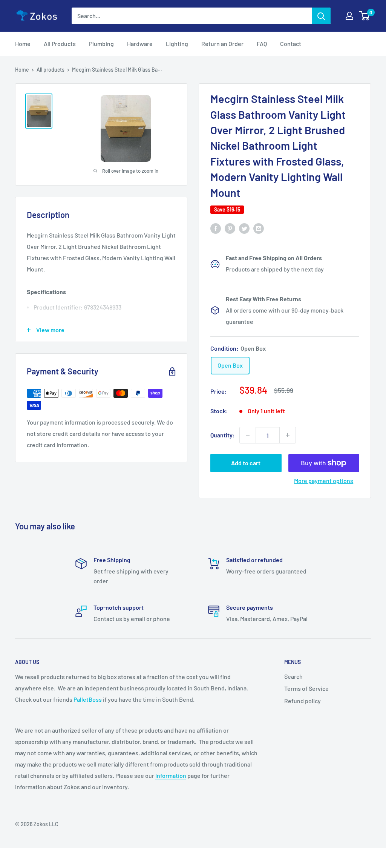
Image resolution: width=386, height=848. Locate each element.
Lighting (177, 43)
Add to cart (245, 462)
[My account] (349, 16)
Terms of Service (306, 688)
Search (293, 676)
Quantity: (222, 435)
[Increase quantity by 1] (288, 435)
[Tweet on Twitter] (244, 228)
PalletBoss (88, 699)
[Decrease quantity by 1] (248, 435)
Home (23, 43)
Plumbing (101, 43)
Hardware (140, 43)
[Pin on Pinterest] (230, 228)
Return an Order (222, 43)
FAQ (262, 43)
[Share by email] (258, 228)
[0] (364, 15)
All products (50, 69)
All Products (60, 43)
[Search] (321, 16)
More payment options (323, 480)
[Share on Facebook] (215, 228)
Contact (290, 43)
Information (170, 775)
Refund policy (302, 700)
